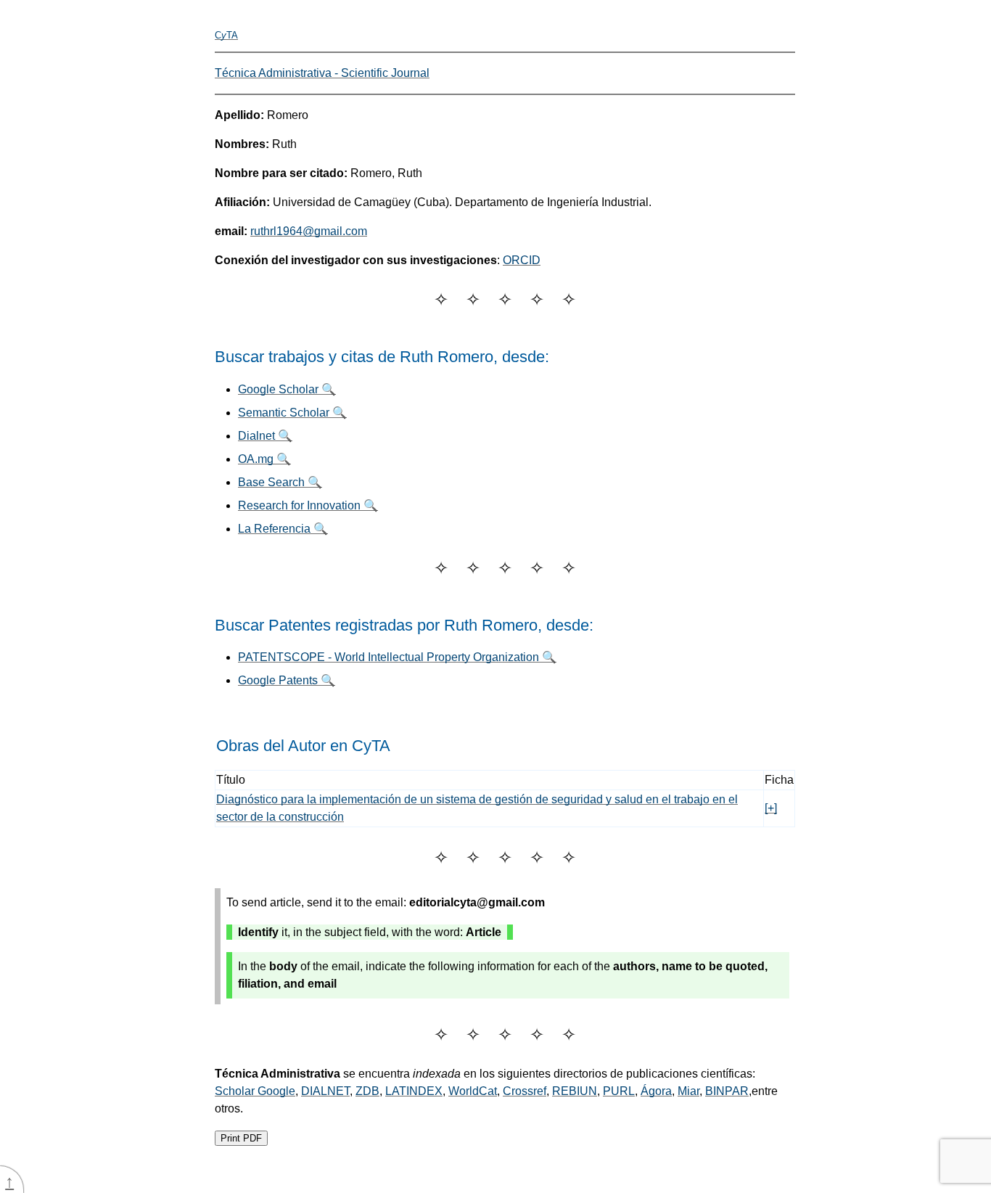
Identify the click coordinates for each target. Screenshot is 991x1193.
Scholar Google (255, 1091)
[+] (771, 808)
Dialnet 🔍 (265, 436)
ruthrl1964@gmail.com (308, 231)
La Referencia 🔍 (283, 528)
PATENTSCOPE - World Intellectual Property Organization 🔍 (397, 657)
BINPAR (727, 1091)
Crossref (524, 1091)
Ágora (656, 1091)
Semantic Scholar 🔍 (292, 412)
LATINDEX (414, 1091)
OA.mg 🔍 (264, 459)
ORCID (521, 260)
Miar (688, 1091)
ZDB (367, 1091)
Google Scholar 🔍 (287, 389)
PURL (619, 1091)
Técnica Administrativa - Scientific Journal (322, 73)
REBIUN (574, 1091)
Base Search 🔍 (280, 482)
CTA (226, 35)
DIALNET (325, 1091)
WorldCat (472, 1091)
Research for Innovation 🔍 (308, 505)
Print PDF (241, 1138)
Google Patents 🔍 (286, 680)
